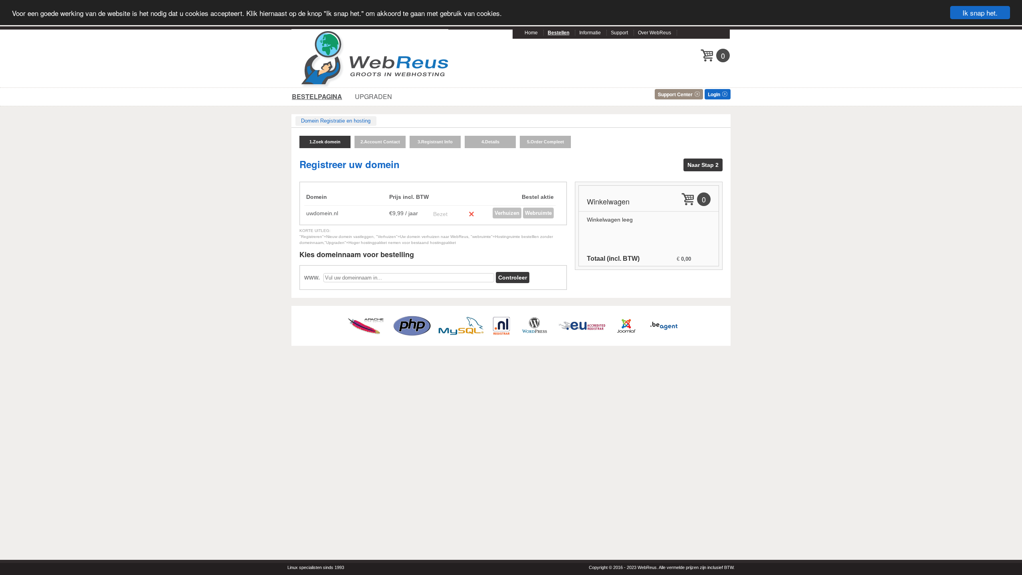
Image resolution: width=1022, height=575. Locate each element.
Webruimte (538, 213)
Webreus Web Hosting (375, 58)
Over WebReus (654, 33)
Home (531, 33)
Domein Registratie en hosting (335, 121)
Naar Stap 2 (703, 165)
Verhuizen (507, 213)
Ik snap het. (980, 13)
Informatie (590, 33)
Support (619, 33)
